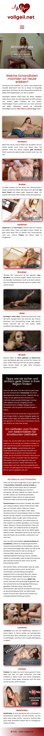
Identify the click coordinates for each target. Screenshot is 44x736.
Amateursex (22, 46)
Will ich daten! (22, 54)
